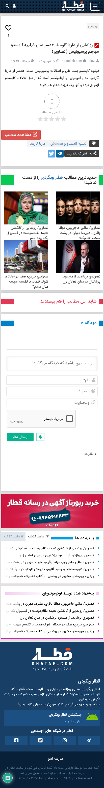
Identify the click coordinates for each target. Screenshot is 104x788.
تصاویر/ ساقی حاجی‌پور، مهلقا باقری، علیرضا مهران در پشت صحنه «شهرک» (79, 233)
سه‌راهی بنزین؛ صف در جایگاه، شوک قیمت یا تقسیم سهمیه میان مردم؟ (26, 281)
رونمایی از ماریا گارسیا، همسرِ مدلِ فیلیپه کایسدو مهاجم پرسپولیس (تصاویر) (55, 48)
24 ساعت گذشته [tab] (38, 536)
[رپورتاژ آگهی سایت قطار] (52, 512)
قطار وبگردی (52, 177)
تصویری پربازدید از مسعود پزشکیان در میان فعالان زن (81, 279)
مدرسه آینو (55, 758)
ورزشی (92, 26)
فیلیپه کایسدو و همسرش (68, 143)
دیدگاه (26, 61)
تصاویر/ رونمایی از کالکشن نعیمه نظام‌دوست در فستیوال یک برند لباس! (27, 233)
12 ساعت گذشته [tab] (13, 536)
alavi (92, 61)
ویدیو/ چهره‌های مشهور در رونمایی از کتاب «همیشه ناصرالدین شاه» (48, 576)
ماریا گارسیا (37, 143)
